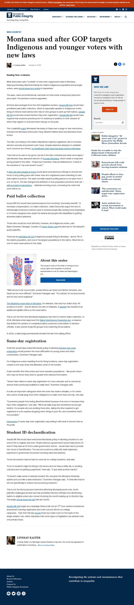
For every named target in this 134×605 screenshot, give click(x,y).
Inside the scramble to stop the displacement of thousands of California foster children (106, 152)
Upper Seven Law (49, 226)
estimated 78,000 (26, 236)
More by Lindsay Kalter (46, 545)
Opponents (12, 421)
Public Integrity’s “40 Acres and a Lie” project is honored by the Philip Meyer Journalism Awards (114, 139)
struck (38, 513)
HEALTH (117, 17)
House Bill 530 (66, 105)
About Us (10, 9)
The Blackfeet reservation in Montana (24, 303)
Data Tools (34, 9)
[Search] (122, 122)
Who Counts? (14, 32)
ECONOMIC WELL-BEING (74, 17)
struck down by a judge (29, 88)
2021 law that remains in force (22, 172)
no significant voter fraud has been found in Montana (56, 148)
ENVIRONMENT (105, 17)
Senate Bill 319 (13, 506)
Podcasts (22, 9)
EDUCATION (91, 17)
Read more (60, 280)
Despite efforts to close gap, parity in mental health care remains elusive (112, 178)
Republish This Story (109, 229)
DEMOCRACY (56, 17)
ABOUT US (109, 109)
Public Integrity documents (17, 587)
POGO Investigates (55, 2)
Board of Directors (14, 579)
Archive (46, 9)
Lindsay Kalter (20, 65)
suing (23, 128)
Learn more (70, 5)
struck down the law (26, 499)
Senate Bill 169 (66, 115)
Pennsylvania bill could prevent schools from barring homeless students (114, 164)
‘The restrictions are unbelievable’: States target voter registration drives (113, 192)
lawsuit (63, 306)
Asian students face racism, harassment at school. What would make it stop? (114, 206)
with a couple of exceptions (19, 185)
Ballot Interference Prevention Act (55, 320)
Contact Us (11, 584)
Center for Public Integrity (106, 92)
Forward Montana (51, 158)
